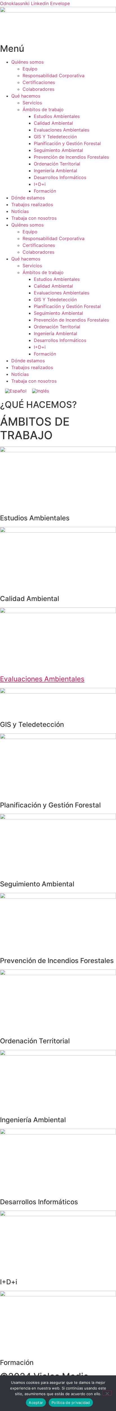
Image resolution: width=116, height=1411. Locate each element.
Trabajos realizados (32, 204)
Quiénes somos (27, 62)
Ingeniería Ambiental (55, 170)
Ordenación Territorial (57, 164)
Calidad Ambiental (53, 123)
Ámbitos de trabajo (43, 109)
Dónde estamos (28, 198)
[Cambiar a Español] (15, 391)
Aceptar (36, 1402)
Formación (45, 191)
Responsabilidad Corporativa (53, 75)
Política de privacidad (71, 1402)
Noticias (20, 211)
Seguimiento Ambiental (58, 150)
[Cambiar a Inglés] (40, 391)
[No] (107, 1392)
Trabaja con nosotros (34, 218)
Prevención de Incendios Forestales (71, 157)
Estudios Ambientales (57, 116)
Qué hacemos (25, 96)
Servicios (32, 102)
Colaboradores (38, 89)
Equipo (30, 69)
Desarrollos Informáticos (60, 177)
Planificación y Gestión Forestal (67, 143)
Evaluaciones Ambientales (61, 130)
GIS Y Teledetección (55, 136)
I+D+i (40, 184)
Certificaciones (39, 82)
